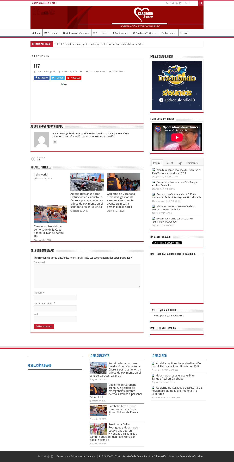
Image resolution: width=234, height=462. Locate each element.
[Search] (201, 3)
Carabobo (52, 33)
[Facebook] (170, 3)
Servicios (184, 33)
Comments (192, 163)
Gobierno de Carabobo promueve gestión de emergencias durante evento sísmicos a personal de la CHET (121, 200)
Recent (169, 163)
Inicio (38, 33)
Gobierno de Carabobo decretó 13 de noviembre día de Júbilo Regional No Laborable (177, 390)
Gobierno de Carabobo (77, 33)
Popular (157, 163)
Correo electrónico (44, 303)
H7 (41, 55)
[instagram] (180, 3)
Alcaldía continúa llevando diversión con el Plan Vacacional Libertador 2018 (176, 365)
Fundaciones (121, 33)
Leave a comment (98, 71)
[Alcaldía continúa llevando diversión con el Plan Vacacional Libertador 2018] (153, 169)
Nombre (39, 292)
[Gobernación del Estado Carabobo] (117, 17)
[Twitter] (173, 3)
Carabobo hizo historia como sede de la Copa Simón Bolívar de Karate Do (49, 231)
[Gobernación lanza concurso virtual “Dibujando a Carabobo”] (153, 218)
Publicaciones (168, 33)
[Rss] (167, 3)
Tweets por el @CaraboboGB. (167, 315)
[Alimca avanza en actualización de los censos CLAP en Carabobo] (153, 206)
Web (36, 314)
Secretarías (101, 33)
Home (33, 55)
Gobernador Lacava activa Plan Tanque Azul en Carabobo (173, 377)
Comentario (40, 262)
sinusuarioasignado (46, 71)
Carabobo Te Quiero (146, 33)
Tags (179, 163)
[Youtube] (176, 3)
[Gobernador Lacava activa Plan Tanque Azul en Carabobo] (153, 182)
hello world (41, 174)
